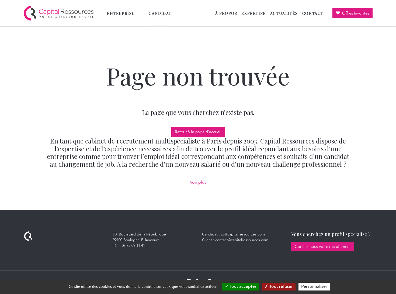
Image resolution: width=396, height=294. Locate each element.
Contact (313, 13)
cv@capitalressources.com (243, 234)
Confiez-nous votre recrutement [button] (323, 246)
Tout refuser (280, 286)
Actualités (284, 13)
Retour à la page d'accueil (198, 131)
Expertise (253, 13)
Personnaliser (314, 286)
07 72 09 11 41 (133, 245)
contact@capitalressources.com (241, 240)
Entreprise (121, 13)
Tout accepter (242, 286)
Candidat (161, 13)
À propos (226, 13)
